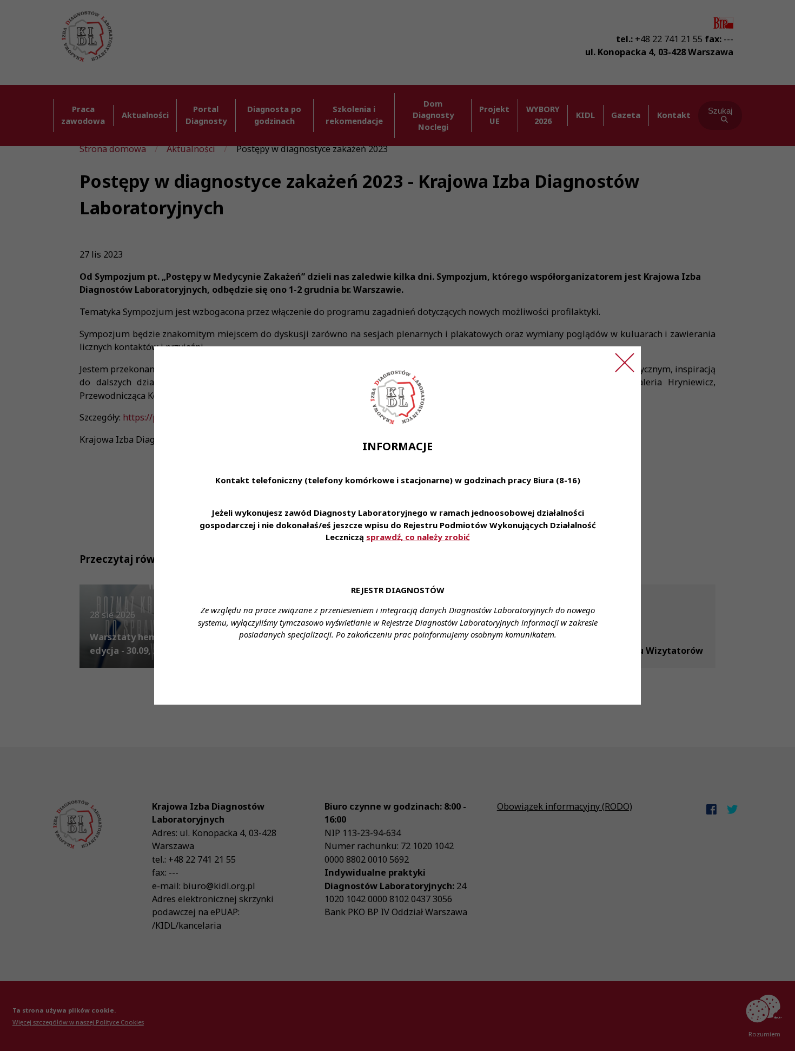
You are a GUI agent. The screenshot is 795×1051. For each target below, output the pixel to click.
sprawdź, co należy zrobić (418, 536)
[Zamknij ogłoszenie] (624, 362)
